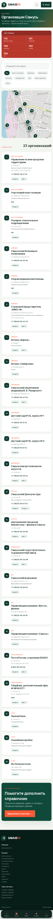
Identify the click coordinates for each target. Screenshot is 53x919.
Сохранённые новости (8, 858)
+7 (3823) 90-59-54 (19, 476)
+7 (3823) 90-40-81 (19, 615)
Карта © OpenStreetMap (42, 131)
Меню (46, 5)
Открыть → (25, 508)
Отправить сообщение (8, 890)
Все (7, 73)
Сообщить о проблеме (8, 892)
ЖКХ (29, 78)
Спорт (8, 83)
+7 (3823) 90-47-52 (19, 397)
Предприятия (20, 78)
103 (31, 46)
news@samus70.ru (7, 848)
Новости (4, 869)
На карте (15, 179)
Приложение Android (7, 861)
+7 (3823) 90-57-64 (19, 503)
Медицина (31, 73)
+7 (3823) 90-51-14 (19, 422)
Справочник (5, 879)
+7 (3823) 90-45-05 (19, 260)
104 (6, 54)
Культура (9, 78)
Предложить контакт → (20, 813)
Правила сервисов (7, 897)
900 (13, 697)
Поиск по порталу (6, 856)
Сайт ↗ (24, 179)
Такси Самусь (5, 864)
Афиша (3, 876)
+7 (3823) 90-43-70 (19, 321)
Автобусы (4, 882)
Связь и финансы (40, 78)
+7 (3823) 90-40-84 (19, 531)
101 (32, 39)
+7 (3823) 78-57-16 (19, 174)
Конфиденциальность (7, 895)
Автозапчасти (5, 866)
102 (6, 46)
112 (8, 39)
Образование (42, 73)
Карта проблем (6, 874)
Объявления (5, 871)
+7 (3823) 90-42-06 (19, 559)
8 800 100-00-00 (18, 667)
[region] (26, 114)
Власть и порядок (18, 73)
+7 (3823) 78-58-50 (19, 587)
